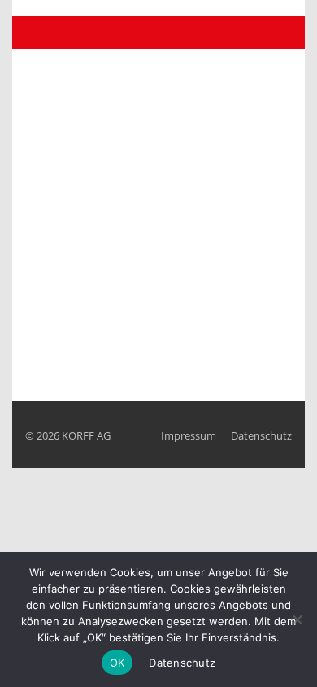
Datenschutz (261, 435)
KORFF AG (86, 435)
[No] (297, 619)
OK (117, 662)
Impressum (188, 435)
